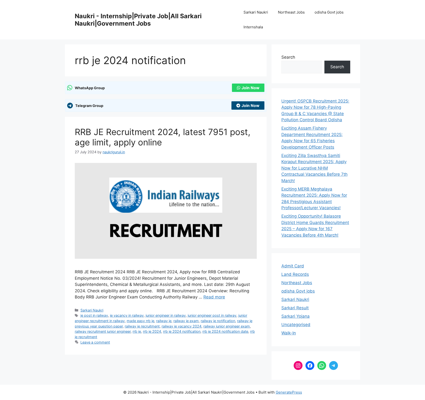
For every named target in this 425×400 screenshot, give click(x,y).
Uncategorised (295, 324)
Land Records (295, 274)
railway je (163, 321)
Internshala (253, 27)
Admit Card (292, 265)
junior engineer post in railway (212, 315)
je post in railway (94, 315)
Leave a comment (95, 342)
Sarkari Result (295, 307)
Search (288, 57)
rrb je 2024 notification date (225, 331)
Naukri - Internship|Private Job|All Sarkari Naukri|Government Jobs (138, 19)
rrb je (137, 331)
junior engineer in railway (166, 315)
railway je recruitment (142, 326)
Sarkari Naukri (255, 12)
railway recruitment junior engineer (103, 331)
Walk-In (288, 332)
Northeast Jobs (291, 12)
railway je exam (186, 321)
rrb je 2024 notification (181, 331)
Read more (214, 297)
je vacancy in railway (127, 315)
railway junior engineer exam (226, 326)
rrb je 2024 (152, 331)
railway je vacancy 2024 (181, 326)
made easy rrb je (140, 321)
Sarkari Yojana (295, 316)
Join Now (250, 87)
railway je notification (218, 321)
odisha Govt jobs (329, 12)
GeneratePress (289, 392)
